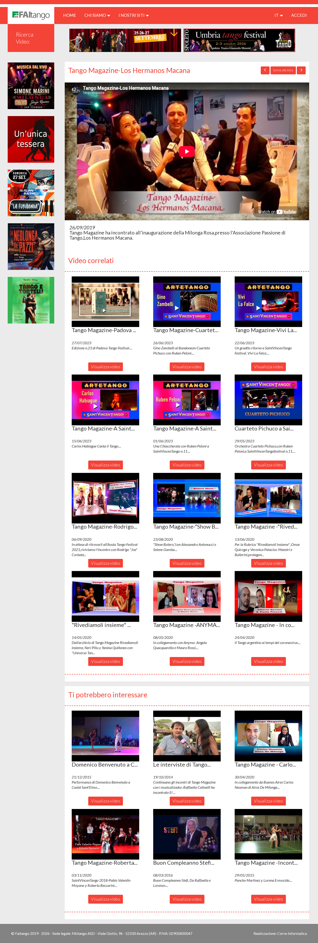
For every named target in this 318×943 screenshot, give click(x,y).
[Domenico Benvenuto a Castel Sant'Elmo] (105, 736)
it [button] (276, 15)
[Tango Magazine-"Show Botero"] (187, 498)
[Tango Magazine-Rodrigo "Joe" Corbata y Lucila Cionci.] (105, 498)
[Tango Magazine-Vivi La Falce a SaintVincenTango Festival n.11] (268, 301)
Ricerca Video (25, 38)
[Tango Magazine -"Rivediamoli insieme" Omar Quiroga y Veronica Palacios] (268, 498)
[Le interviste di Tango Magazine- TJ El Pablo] (187, 736)
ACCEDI (299, 15)
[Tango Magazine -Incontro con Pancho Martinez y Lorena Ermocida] (268, 834)
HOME (71, 15)
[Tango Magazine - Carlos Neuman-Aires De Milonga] (268, 736)
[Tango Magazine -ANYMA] (187, 596)
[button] (105, 301)
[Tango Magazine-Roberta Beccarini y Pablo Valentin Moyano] (105, 834)
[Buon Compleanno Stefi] (187, 834)
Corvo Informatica (292, 933)
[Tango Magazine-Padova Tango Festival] (105, 301)
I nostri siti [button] (131, 15)
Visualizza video (105, 366)
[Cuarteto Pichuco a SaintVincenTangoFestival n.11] (268, 400)
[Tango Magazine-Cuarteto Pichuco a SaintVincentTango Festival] (187, 301)
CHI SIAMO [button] (95, 15)
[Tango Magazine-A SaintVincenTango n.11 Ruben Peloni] (187, 400)
